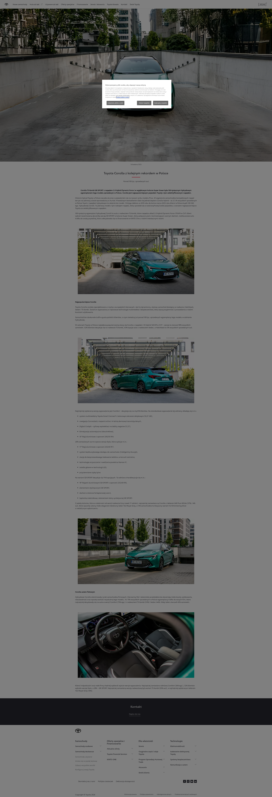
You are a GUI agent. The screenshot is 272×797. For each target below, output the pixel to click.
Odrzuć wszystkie (144, 103)
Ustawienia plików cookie (115, 103)
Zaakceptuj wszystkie (160, 103)
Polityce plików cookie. (122, 97)
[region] (136, 94)
